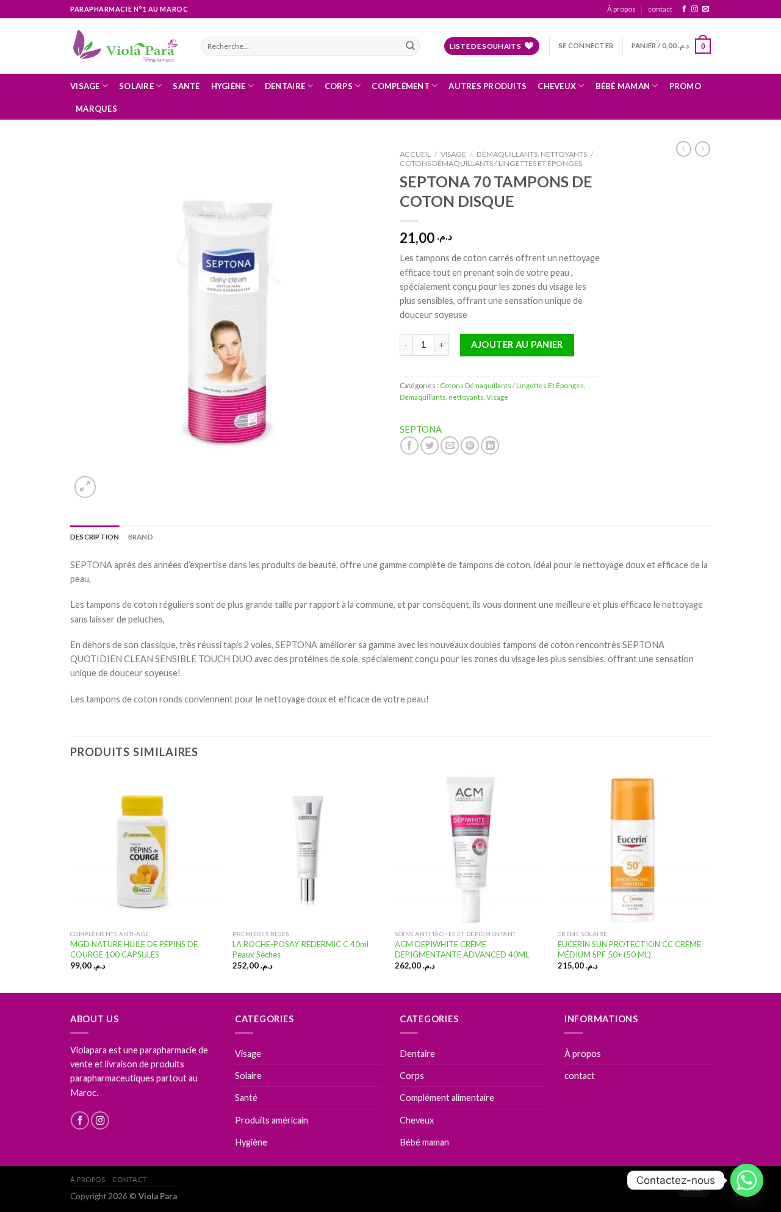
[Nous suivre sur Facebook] (684, 9)
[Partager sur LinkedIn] (490, 445)
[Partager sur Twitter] (429, 445)
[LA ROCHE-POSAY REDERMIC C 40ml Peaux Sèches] (307, 849)
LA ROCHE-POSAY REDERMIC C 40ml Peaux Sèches (300, 949)
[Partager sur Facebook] (409, 445)
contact (660, 9)
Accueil (415, 154)
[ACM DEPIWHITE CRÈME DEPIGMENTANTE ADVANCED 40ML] (470, 849)
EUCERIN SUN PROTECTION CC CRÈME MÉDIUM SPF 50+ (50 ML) (629, 949)
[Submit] (409, 46)
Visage (85, 86)
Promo (685, 86)
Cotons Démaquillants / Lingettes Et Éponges (491, 163)
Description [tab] (95, 537)
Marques (96, 109)
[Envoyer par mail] (450, 445)
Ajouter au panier (517, 344)
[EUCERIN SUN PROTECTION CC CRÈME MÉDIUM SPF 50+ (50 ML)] (633, 849)
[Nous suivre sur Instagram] (694, 9)
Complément (401, 86)
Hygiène (228, 86)
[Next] (707, 882)
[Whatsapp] (746, 1180)
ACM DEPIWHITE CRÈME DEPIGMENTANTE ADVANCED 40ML (462, 949)
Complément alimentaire (447, 1097)
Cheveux (557, 86)
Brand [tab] (140, 537)
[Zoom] (85, 486)
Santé (186, 86)
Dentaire (285, 86)
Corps (339, 86)
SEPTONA (421, 429)
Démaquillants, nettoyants (532, 154)
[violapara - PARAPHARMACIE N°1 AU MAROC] (126, 46)
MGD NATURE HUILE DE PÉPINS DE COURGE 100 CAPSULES (134, 949)
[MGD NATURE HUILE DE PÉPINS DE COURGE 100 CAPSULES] (145, 849)
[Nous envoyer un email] (705, 9)
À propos (621, 9)
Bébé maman (623, 86)
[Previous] (71, 882)
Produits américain (271, 1120)
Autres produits (487, 86)
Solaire (136, 86)
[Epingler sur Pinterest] (470, 445)
